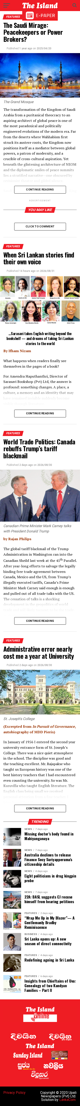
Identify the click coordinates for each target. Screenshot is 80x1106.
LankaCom (67, 1100)
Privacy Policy (14, 1093)
